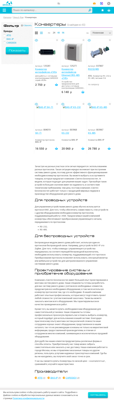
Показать (17, 50)
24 (54, 32)
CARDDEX (71, 378)
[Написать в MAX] (101, 4)
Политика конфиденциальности (28, 398)
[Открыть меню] (4, 10)
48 (58, 32)
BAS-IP (54, 378)
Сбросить (27, 25)
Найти (90, 10)
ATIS (40, 378)
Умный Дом (18, 17)
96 (63, 32)
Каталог (7, 17)
